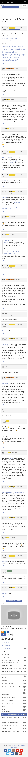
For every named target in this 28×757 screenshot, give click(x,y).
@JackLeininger (13, 59)
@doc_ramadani (12, 46)
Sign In (8, 600)
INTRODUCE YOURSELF (13, 683)
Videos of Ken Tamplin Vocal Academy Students (13, 676)
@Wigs (11, 51)
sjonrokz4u (4, 452)
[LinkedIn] (12, 753)
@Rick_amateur (14, 54)
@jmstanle (14, 60)
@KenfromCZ (21, 56)
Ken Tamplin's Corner (13, 703)
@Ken (3, 51)
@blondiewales (5, 56)
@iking (4, 48)
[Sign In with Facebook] (8, 632)
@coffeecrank (5, 59)
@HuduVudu (5, 46)
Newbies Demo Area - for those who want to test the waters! (13, 710)
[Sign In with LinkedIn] (5, 632)
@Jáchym (4, 52)
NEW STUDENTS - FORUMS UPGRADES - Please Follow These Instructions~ (13, 661)
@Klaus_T (15, 49)
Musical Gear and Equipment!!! (13, 725)
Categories (6, 642)
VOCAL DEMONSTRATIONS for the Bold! (14, 29)
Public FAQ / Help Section (13, 665)
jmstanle (4, 571)
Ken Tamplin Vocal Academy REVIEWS (13, 668)
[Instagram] (13, 750)
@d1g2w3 (9, 60)
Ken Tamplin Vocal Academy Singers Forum (8, 2)
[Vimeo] (7, 753)
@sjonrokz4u (11, 57)
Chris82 (4, 99)
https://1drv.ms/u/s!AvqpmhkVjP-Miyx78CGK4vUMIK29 (10, 207)
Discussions (7, 645)
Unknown (4, 313)
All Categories (5, 654)
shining (4, 128)
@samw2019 (22, 54)
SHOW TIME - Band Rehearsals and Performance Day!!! (13, 718)
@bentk (23, 46)
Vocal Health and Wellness (13, 697)
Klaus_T (4, 68)
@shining (4, 60)
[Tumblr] (16, 753)
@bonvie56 (5, 57)
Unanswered (14, 648)
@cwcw (9, 52)
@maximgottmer (14, 56)
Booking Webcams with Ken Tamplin (13, 690)
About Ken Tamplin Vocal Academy (13, 731)
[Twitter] (9, 750)
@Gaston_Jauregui (19, 48)
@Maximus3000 (17, 51)
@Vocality (19, 46)
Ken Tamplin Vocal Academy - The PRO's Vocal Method (13, 672)
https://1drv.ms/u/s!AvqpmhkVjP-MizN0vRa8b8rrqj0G (10, 39)
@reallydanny (14, 52)
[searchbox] (24, 5)
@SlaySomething (6, 54)
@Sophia (4, 49)
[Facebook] (5, 750)
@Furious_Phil (21, 49)
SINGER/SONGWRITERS (13, 700)
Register (13, 600)
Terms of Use (13, 657)
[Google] (20, 753)
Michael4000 (5, 27)
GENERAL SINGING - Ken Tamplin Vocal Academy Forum (13, 693)
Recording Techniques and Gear (13, 722)
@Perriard (19, 59)
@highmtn (12, 48)
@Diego (8, 48)
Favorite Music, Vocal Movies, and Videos (13, 687)
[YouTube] (21, 750)
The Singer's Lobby (13, 728)
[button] (3, 63)
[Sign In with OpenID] (2, 632)
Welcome (13, 680)
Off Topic (13, 707)
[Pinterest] (17, 750)
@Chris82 (16, 57)
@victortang (10, 49)
